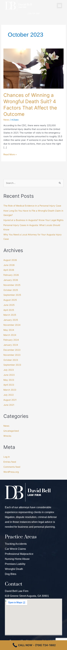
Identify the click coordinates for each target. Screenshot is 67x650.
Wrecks (7, 436)
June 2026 (9, 265)
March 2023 (9, 390)
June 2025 (8, 305)
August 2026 (10, 260)
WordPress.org (11, 472)
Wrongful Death (14, 569)
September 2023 (12, 365)
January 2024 (10, 345)
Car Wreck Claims (15, 548)
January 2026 (10, 280)
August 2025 (10, 300)
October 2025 (10, 290)
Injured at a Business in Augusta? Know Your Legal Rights (33, 220)
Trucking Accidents (16, 543)
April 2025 (8, 310)
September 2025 (12, 295)
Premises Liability (15, 564)
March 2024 (9, 335)
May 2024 (8, 330)
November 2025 (11, 285)
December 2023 (11, 350)
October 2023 (10, 360)
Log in (6, 457)
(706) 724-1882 (33, 13)
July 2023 (8, 370)
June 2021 (8, 405)
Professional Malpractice (19, 554)
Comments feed (11, 467)
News (6, 119)
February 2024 (11, 340)
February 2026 (11, 275)
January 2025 (10, 320)
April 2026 (8, 270)
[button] (59, 5)
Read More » (10, 154)
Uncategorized (11, 431)
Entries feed (9, 462)
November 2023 (11, 355)
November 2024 (11, 325)
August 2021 (9, 400)
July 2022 (8, 395)
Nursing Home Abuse (17, 559)
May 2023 (8, 380)
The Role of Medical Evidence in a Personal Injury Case (32, 205)
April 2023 (8, 384)
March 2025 (9, 315)
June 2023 (9, 375)
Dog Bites (10, 574)
